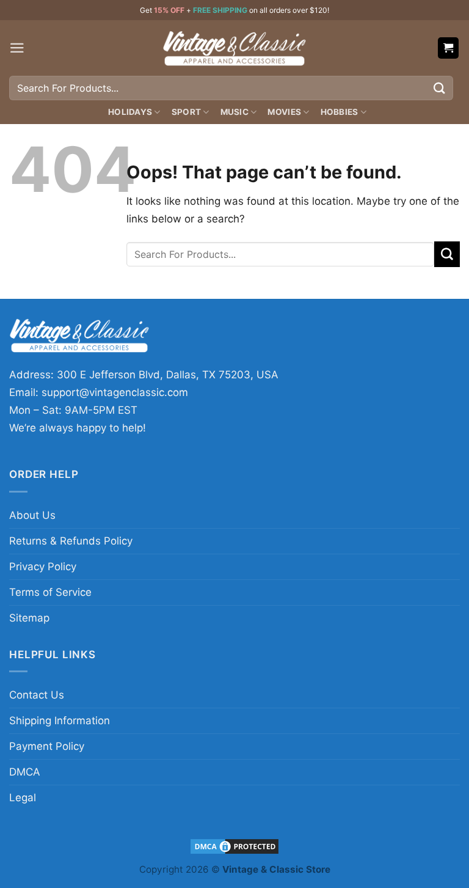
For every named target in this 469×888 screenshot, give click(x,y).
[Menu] (17, 48)
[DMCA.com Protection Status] (234, 845)
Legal (22, 797)
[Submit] (439, 88)
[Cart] (448, 48)
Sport (186, 112)
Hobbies (339, 112)
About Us (32, 515)
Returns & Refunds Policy (71, 541)
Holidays (130, 112)
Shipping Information (59, 720)
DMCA (24, 772)
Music (234, 112)
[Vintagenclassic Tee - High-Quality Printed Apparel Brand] (234, 47)
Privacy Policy (42, 566)
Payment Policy (46, 746)
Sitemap (29, 618)
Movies (284, 112)
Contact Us (36, 695)
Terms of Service (50, 592)
